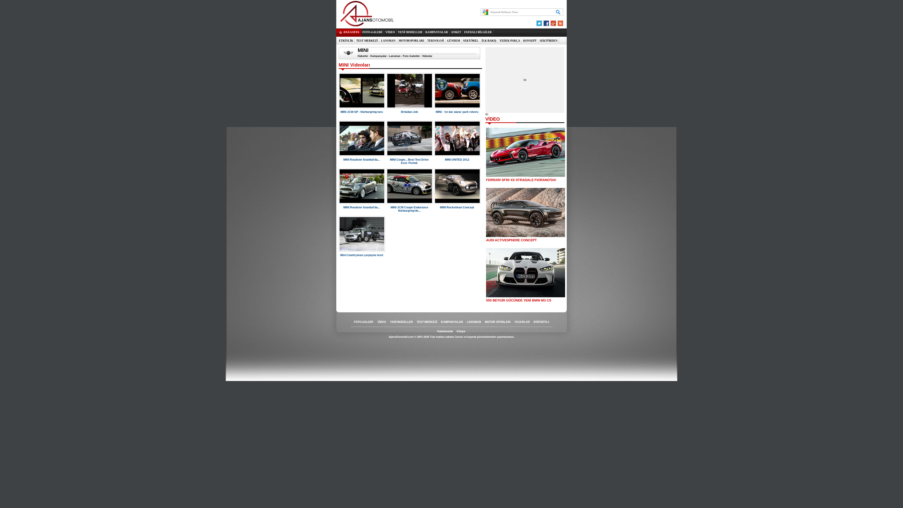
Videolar (427, 56)
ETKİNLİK (346, 40)
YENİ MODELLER (410, 32)
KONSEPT (530, 40)
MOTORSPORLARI (411, 40)
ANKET (456, 32)
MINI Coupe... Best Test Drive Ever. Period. (409, 161)
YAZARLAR (522, 322)
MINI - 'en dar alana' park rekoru (457, 112)
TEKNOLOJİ (435, 40)
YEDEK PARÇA (509, 40)
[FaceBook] (546, 24)
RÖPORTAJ (541, 322)
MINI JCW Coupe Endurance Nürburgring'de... (409, 209)
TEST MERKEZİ (367, 40)
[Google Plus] (552, 24)
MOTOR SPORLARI (498, 322)
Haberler (363, 56)
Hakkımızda (445, 331)
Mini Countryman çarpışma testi (361, 255)
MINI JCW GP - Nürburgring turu (362, 112)
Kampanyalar (378, 56)
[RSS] (559, 24)
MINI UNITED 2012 (457, 159)
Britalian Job (409, 112)
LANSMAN (388, 40)
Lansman (394, 56)
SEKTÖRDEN (549, 40)
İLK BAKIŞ (489, 40)
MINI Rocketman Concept (457, 207)
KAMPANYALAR (436, 32)
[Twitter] (540, 24)
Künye (461, 331)
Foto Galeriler (411, 56)
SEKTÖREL (471, 40)
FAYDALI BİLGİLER (478, 32)
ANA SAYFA (351, 32)
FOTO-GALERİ (372, 32)
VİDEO (390, 32)
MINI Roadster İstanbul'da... (361, 159)
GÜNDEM (453, 40)
